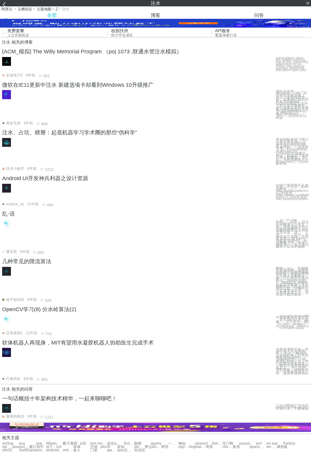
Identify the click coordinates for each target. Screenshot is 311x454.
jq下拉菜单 (51, 447)
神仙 (182, 443)
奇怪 (209, 447)
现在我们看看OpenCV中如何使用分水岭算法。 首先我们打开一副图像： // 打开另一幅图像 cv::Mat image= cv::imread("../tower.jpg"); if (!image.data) (292, 322)
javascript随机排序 (37, 450)
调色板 (282, 447)
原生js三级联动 (115, 443)
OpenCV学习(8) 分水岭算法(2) (39, 309)
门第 (93, 450)
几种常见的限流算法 (26, 261)
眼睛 (138, 443)
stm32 (7, 450)
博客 (155, 15)
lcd (58, 447)
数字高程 (70, 443)
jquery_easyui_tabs (159, 443)
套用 (236, 447)
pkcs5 (105, 447)
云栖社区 (25, 9)
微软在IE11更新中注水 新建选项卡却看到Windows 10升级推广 (78, 85)
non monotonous (98, 443)
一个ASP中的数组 (173, 443)
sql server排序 (7, 447)
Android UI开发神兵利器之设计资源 (45, 178)
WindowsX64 (54, 443)
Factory (289, 443)
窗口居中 (36, 447)
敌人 (76, 450)
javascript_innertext (203, 443)
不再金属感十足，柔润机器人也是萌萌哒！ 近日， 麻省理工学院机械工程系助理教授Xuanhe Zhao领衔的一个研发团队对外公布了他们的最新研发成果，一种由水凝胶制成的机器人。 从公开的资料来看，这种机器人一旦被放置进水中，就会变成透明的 (292, 361)
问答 (259, 15)
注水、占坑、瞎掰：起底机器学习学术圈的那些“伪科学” (69, 132)
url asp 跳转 (274, 443)
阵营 (165, 447)
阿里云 (7, 9)
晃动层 (139, 450)
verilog (7, 443)
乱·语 (8, 214)
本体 (76, 447)
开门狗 (227, 443)
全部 (52, 15)
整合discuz (153, 447)
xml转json (68, 450)
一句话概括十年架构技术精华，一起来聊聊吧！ (59, 398)
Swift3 (24, 450)
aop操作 (41, 443)
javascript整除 (20, 447)
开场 (93, 447)
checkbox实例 (227, 447)
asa (22, 443)
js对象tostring (85, 443)
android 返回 (54, 450)
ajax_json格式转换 (112, 450)
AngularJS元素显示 (197, 447)
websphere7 (271, 447)
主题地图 (44, 9)
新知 (121, 447)
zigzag (183, 447)
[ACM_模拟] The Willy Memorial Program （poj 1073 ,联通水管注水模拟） (92, 52)
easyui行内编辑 (247, 443)
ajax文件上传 (125, 450)
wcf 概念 (261, 443)
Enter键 (129, 443)
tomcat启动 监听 (217, 443)
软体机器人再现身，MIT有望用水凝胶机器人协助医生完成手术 (78, 343)
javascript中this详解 (139, 447)
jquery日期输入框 (258, 447)
